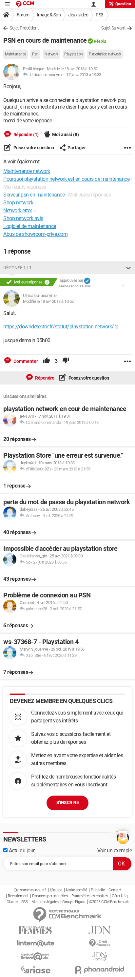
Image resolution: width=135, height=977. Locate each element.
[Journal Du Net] (100, 930)
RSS (24, 902)
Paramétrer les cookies (89, 896)
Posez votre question (33, 147)
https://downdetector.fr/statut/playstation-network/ (58, 326)
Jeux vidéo (78, 14)
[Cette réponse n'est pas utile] (66, 361)
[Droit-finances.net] (100, 943)
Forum (23, 14)
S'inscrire (67, 802)
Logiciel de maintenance (29, 226)
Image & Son (49, 14)
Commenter (25, 361)
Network (51, 54)
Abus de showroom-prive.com (35, 234)
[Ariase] (35, 969)
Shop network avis (23, 218)
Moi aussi (65, 134)
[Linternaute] (35, 943)
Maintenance (15, 54)
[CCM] (25, 4)
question (123, 4)
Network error (17, 210)
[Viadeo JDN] (100, 956)
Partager (77, 147)
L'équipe (56, 890)
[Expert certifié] (87, 281)
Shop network (18, 202)
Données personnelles (50, 896)
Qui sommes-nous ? (30, 890)
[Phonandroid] (100, 970)
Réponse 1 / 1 (17, 267)
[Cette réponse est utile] (46, 361)
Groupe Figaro (74, 902)
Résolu (100, 41)
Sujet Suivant (113, 28)
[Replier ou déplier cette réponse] (128, 267)
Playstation (73, 54)
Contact (115, 890)
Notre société (76, 890)
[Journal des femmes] (35, 930)
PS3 (100, 14)
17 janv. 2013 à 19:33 (83, 74)
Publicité (98, 890)
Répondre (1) (25, 134)
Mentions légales (45, 902)
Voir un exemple (114, 850)
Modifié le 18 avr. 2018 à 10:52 (48, 301)
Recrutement (18, 896)
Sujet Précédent (24, 28)
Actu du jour (21, 850)
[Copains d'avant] (35, 956)
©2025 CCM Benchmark (109, 902)
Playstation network (105, 54)
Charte (12, 902)
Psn (35, 54)
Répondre (44, 378)
